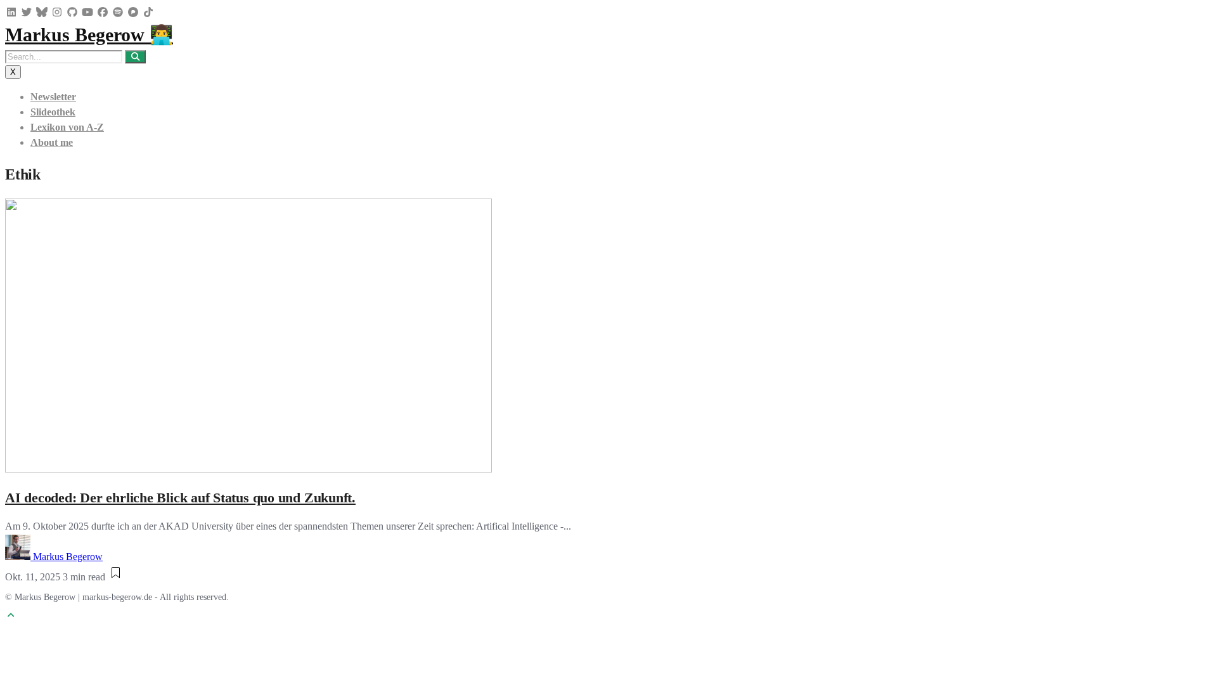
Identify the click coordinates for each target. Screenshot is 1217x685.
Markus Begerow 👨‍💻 (89, 34)
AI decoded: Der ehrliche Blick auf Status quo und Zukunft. (180, 498)
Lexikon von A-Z (67, 127)
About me (51, 142)
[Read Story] (116, 576)
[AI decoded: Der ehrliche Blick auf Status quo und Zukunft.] (248, 469)
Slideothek (52, 112)
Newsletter (53, 96)
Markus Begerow (68, 556)
